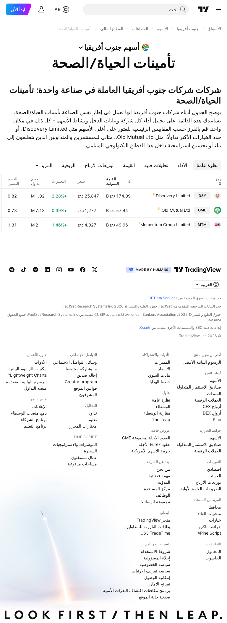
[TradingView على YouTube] (71, 270)
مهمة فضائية (159, 475)
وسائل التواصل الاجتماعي (75, 362)
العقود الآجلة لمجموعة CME (146, 437)
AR (57, 9)
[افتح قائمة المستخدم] (41, 9)
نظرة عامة (161, 399)
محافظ (215, 506)
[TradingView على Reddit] (12, 270)
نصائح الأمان (159, 583)
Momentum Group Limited (165, 224)
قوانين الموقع (85, 388)
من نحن (163, 469)
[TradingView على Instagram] (59, 270)
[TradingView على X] (94, 270)
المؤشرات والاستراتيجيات (75, 444)
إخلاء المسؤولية (157, 557)
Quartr (145, 327)
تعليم (92, 419)
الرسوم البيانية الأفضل (202, 362)
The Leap (161, 419)
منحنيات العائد (209, 513)
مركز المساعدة (157, 488)
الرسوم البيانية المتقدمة (26, 381)
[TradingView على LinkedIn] (47, 270)
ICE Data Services (162, 298)
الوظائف (163, 495)
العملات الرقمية (207, 399)
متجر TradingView (153, 519)
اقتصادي (214, 469)
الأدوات (40, 362)
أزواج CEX (212, 406)
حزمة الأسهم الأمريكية (150, 450)
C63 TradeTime (155, 532)
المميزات (162, 362)
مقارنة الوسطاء (156, 412)
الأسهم (215, 380)
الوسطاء (163, 406)
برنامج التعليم (35, 425)
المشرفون (88, 394)
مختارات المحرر (83, 425)
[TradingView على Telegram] (35, 270)
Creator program (81, 381)
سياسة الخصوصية (155, 564)
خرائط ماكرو (210, 526)
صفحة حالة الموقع (154, 596)
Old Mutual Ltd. (175, 210)
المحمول (213, 551)
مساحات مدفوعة (82, 463)
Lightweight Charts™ (27, 375)
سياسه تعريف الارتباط (151, 570)
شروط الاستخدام (155, 551)
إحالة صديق (87, 375)
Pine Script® (209, 532)
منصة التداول (35, 388)
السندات (214, 393)
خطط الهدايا (160, 381)
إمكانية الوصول (157, 577)
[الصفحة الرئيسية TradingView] (203, 9)
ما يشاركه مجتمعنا (81, 368)
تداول (92, 412)
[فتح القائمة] (218, 9)
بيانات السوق (159, 375)
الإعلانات (39, 406)
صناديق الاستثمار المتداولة (198, 386)
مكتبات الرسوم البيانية (28, 368)
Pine (217, 419)
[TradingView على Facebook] (83, 270)
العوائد (215, 475)
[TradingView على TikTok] (24, 270)
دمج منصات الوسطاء (29, 412)
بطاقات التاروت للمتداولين (147, 526)
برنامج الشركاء (34, 419)
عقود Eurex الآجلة (154, 444)
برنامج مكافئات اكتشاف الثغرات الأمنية (136, 590)
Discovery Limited (173, 195)
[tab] (207, 165)
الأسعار (164, 368)
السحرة (90, 450)
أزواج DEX (212, 412)
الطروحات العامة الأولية (200, 488)
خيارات (215, 519)
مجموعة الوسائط (155, 501)
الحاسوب (213, 557)
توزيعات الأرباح (208, 482)
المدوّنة (164, 482)
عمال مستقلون (84, 457)
